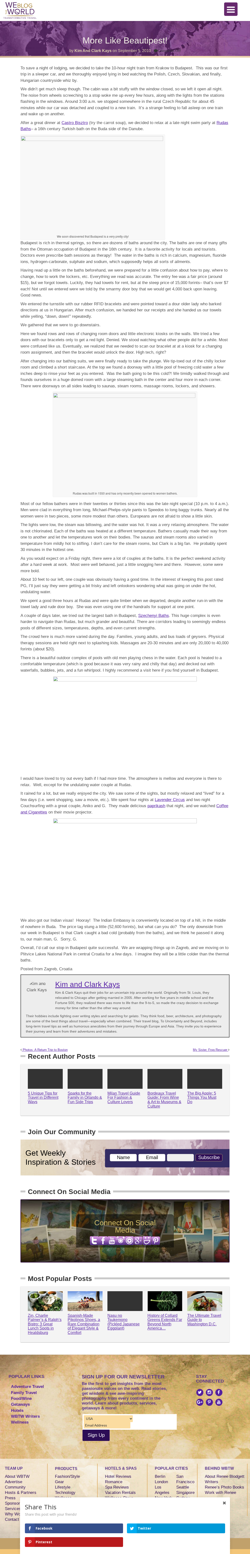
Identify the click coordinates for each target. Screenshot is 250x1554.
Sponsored (14, 1503)
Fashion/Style (67, 1476)
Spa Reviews (117, 1487)
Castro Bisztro (75, 122)
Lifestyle (62, 1487)
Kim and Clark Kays (93, 51)
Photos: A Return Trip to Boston (45, 1050)
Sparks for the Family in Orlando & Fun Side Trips (85, 1097)
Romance (113, 1482)
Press (10, 1498)
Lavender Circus (170, 799)
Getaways (20, 1404)
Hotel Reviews (118, 1476)
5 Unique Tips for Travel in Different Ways (43, 1097)
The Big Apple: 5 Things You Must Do (201, 1097)
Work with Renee (220, 1492)
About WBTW (17, 1476)
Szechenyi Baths (153, 615)
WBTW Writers (25, 1416)
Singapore (185, 1492)
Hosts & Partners (20, 1492)
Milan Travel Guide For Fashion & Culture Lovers (123, 1097)
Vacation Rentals (120, 1492)
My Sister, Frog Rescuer (210, 1050)
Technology (65, 1492)
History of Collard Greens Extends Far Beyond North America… (164, 1322)
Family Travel (24, 1392)
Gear (59, 1482)
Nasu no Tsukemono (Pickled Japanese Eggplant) (123, 1322)
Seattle (182, 1487)
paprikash (156, 805)
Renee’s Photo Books (224, 1487)
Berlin (160, 1476)
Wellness (20, 1422)
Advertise (13, 1482)
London (161, 1482)
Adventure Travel (27, 1386)
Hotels (17, 1410)
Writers (211, 1482)
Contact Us (15, 1519)
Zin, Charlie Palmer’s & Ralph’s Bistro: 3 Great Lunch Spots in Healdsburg (45, 1324)
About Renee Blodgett (224, 1476)
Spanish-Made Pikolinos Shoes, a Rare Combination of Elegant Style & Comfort (84, 1324)
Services (13, 1508)
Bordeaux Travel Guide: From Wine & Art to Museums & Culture (164, 1099)
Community (15, 1487)
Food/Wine (21, 1398)
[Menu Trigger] (231, 9)
